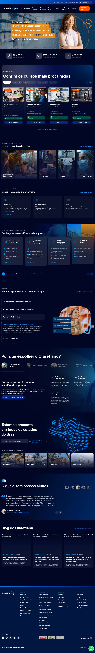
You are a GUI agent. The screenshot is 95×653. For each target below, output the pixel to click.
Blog (78, 601)
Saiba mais (6, 262)
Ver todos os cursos (86, 192)
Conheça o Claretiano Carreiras (12, 401)
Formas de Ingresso (25, 614)
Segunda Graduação (29, 82)
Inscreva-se (84, 8)
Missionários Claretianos (46, 618)
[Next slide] (90, 82)
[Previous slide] (87, 82)
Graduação (27, 8)
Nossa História (43, 621)
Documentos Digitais (45, 613)
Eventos (58, 8)
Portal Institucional (44, 598)
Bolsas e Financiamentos (27, 611)
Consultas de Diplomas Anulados (45, 609)
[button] (44, 47)
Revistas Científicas (44, 626)
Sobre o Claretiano (44, 629)
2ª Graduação (43, 8)
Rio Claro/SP (61, 606)
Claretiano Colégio (82, 603)
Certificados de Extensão (46, 601)
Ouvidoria (42, 624)
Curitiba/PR (61, 603)
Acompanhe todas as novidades (83, 531)
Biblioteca (80, 598)
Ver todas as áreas (85, 146)
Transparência (43, 632)
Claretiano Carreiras (45, 603)
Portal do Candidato (82, 609)
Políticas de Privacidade (85, 651)
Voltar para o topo (84, 641)
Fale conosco (59, 2)
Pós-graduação (34, 8)
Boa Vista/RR (61, 601)
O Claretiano (64, 8)
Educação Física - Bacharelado (22, 516)
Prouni (22, 619)
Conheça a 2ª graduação (84, 291)
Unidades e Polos (63, 609)
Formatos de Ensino (25, 617)
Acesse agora (10, 274)
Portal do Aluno (86, 2)
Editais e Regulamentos (45, 616)
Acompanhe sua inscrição (71, 2)
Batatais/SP (61, 598)
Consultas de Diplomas (45, 606)
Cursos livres (50, 8)
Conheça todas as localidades (37, 444)
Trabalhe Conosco (82, 611)
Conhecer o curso (13, 122)
